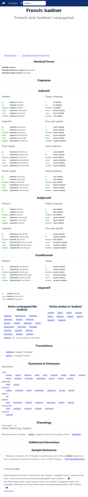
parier (37, 375)
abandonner (20, 316)
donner (51, 378)
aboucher (8, 334)
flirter (8, 409)
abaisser (7, 316)
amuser (9, 375)
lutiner (29, 390)
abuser (72, 375)
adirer (60, 313)
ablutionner (9, 327)
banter (9, 355)
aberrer (19, 319)
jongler (63, 375)
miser (45, 375)
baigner (78, 313)
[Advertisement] (44, 36)
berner (8, 378)
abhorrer (30, 319)
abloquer (28, 323)
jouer (8, 402)
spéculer (54, 375)
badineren (76, 434)
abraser (7, 338)
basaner (51, 320)
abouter (29, 334)
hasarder (27, 375)
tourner (60, 378)
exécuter (18, 378)
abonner (7, 330)
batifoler (28, 402)
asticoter (9, 415)
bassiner (62, 320)
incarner (70, 378)
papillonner (51, 390)
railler (8, 384)
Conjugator (13, 3)
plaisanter (39, 402)
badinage (10, 352)
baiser (50, 316)
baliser (70, 316)
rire (7, 396)
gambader (19, 390)
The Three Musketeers (74, 459)
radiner (51, 313)
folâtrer (8, 390)
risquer (18, 375)
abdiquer (33, 316)
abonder (33, 327)
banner (80, 316)
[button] (85, 3)
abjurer (7, 323)
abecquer (8, 319)
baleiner (60, 316)
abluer (38, 323)
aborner (29, 330)
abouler (19, 334)
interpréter (29, 378)
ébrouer (71, 402)
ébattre (71, 390)
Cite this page (10, 55)
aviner (69, 313)
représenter (40, 378)
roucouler (28, 409)
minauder (17, 409)
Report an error (9, 491)
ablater (17, 323)
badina (31, 434)
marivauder (39, 390)
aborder (18, 330)
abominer (22, 327)
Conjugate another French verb (35, 55)
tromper (82, 375)
